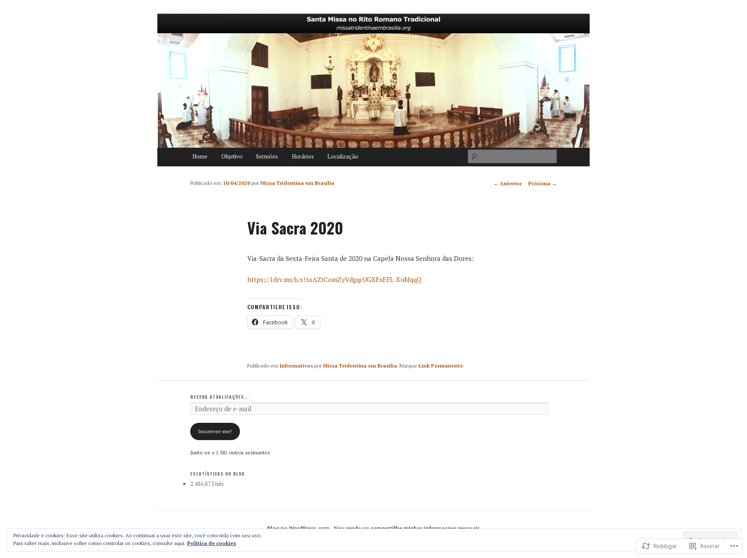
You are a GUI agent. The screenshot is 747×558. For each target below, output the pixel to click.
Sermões (267, 156)
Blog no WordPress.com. (299, 528)
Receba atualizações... (219, 396)
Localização (342, 156)
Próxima (542, 183)
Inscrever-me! (215, 431)
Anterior (507, 183)
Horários (303, 156)
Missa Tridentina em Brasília (297, 183)
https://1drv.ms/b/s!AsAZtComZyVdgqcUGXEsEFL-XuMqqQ (334, 279)
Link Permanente (440, 365)
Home (200, 156)
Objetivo (232, 156)
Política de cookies (211, 543)
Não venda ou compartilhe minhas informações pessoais (407, 528)
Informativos (296, 365)
